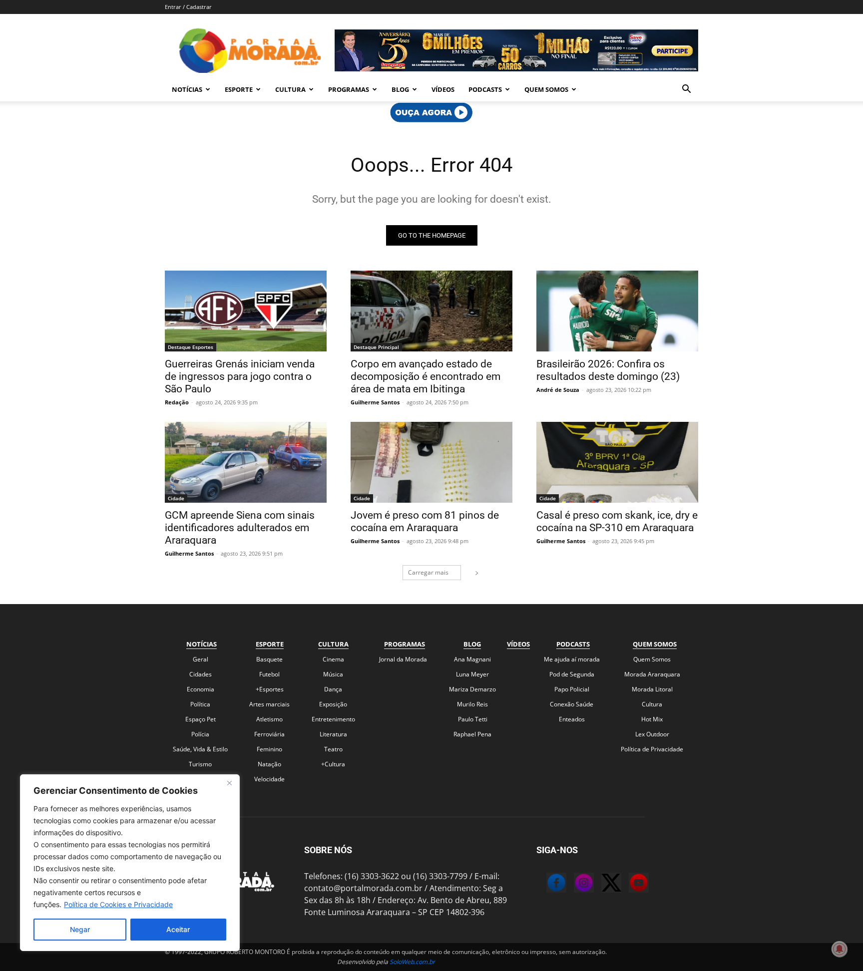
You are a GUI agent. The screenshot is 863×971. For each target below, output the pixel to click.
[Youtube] (629, 884)
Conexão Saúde (571, 704)
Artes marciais (269, 704)
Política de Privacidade (652, 749)
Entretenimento (333, 719)
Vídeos (443, 89)
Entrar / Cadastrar (188, 6)
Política (200, 704)
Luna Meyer (472, 674)
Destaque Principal (376, 346)
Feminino (269, 749)
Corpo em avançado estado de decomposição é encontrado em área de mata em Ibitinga (425, 376)
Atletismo (269, 719)
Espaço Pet (200, 719)
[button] (686, 89)
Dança (333, 689)
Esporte (239, 89)
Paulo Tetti (472, 719)
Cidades (200, 674)
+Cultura (333, 764)
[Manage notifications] (840, 949)
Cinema (333, 659)
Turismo (200, 764)
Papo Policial (571, 689)
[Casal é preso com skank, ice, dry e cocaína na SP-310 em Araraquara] (617, 462)
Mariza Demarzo (472, 689)
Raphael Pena (472, 734)
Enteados (572, 719)
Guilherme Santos (375, 402)
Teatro (333, 749)
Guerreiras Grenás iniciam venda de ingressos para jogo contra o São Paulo (240, 376)
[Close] (229, 783)
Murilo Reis (472, 704)
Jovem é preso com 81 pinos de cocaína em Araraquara (425, 521)
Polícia (200, 734)
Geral (200, 659)
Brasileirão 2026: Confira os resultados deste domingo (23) (608, 370)
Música (333, 674)
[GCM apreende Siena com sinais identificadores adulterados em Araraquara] (246, 462)
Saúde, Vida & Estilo (200, 749)
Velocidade (269, 779)
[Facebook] (546, 884)
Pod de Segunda (571, 674)
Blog (400, 89)
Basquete (269, 659)
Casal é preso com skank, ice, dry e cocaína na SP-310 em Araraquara (617, 521)
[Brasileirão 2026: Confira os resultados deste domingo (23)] (617, 311)
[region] (130, 862)
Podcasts (485, 89)
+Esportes (270, 689)
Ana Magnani (472, 659)
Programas (348, 89)
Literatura (333, 734)
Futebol (269, 674)
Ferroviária (269, 734)
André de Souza (557, 389)
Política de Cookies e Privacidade (118, 904)
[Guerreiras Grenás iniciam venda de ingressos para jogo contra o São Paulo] (246, 311)
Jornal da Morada (403, 659)
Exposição (333, 704)
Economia (200, 689)
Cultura (290, 89)
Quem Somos (546, 89)
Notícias (187, 89)
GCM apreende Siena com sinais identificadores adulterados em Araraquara (240, 527)
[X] (601, 884)
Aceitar (178, 929)
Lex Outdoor (652, 734)
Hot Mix (652, 719)
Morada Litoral (652, 689)
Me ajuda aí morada (572, 659)
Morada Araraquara (652, 674)
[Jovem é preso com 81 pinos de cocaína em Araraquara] (431, 462)
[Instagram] (574, 884)
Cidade (176, 498)
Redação (177, 402)
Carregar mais (428, 572)
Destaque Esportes (190, 346)
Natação (269, 764)
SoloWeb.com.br (412, 962)
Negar (80, 929)
